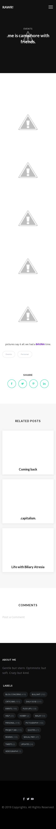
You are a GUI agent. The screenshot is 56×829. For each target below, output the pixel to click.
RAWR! (7, 7)
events (28, 28)
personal (25, 354)
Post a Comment (13, 617)
